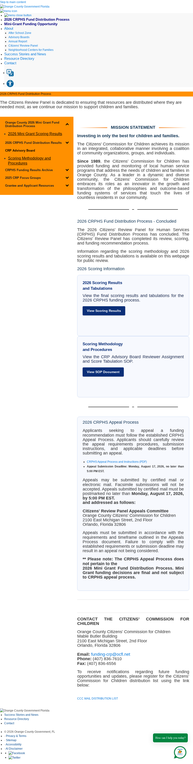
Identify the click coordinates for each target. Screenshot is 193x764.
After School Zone (19, 33)
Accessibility (13, 744)
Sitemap (11, 740)
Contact (9, 723)
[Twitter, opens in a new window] (14, 757)
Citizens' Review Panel (23, 45)
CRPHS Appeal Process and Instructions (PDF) (117, 461)
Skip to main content (13, 2)
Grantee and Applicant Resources (29, 185)
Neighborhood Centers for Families (30, 50)
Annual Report (17, 41)
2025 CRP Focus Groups (23, 178)
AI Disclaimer (14, 748)
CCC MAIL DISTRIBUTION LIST (97, 698)
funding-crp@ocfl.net (110, 654)
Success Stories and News (21, 714)
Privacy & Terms (16, 736)
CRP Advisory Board (20, 150)
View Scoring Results (104, 311)
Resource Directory (16, 719)
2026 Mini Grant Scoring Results (35, 134)
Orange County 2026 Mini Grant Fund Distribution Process (32, 124)
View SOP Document (103, 372)
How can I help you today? (170, 738)
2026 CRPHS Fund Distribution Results (33, 143)
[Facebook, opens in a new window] (16, 753)
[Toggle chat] (179, 751)
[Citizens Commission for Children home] (24, 6)
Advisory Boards (18, 37)
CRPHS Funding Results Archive (29, 170)
